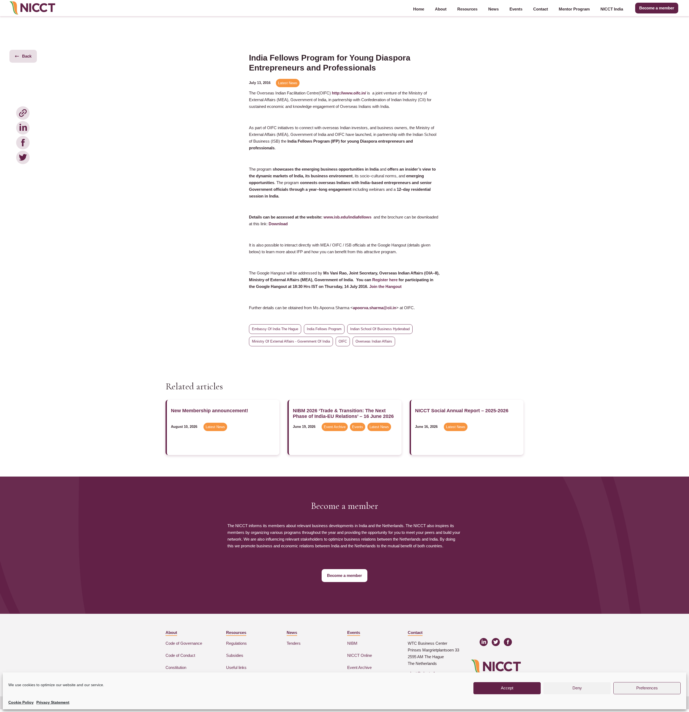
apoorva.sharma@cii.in (374, 307)
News (493, 9)
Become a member (656, 8)
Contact (540, 9)
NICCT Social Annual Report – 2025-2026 (461, 410)
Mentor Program (574, 9)
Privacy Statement (52, 702)
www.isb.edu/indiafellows (347, 217)
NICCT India (611, 9)
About (441, 9)
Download (278, 223)
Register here (385, 279)
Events (515, 9)
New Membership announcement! (209, 410)
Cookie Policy (21, 702)
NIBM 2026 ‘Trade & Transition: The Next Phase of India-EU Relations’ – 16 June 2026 (343, 413)
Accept (507, 688)
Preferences (647, 688)
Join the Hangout (385, 286)
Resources (467, 9)
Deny (577, 688)
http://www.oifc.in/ (349, 93)
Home (418, 9)
